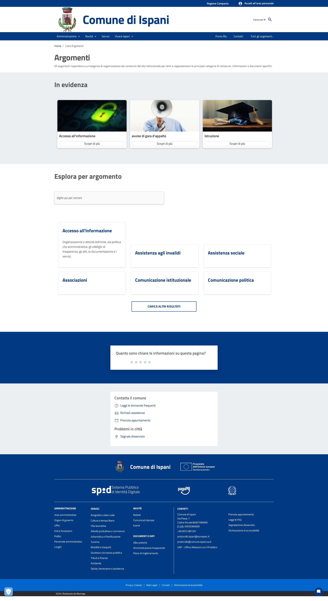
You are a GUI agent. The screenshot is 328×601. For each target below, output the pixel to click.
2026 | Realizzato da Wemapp (70, 593)
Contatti (182, 509)
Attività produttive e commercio (108, 531)
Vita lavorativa (98, 526)
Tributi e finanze (99, 558)
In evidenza (70, 85)
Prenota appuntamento (241, 514)
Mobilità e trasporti (101, 547)
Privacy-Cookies (134, 585)
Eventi (136, 525)
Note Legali (151, 585)
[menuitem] (221, 36)
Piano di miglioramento (145, 553)
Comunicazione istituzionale (163, 279)
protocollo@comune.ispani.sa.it (194, 542)
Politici (57, 536)
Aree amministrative (65, 515)
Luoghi (58, 547)
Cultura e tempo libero (102, 520)
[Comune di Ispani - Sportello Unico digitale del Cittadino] (67, 19)
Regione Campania (218, 3)
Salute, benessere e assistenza (107, 569)
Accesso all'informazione (77, 136)
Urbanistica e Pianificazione (105, 537)
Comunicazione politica (231, 279)
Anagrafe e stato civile (103, 515)
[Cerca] (270, 19)
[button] (256, 4)
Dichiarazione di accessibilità (243, 530)
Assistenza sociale (226, 252)
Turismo (95, 542)
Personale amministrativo (68, 542)
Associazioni (75, 279)
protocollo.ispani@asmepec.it (193, 536)
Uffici (57, 525)
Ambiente (96, 563)
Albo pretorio (140, 543)
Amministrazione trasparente (149, 548)
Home (57, 46)
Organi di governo (63, 520)
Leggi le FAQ (235, 520)
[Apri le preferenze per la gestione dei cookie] (8, 591)
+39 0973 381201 (186, 531)
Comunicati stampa (143, 520)
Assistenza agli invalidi (158, 252)
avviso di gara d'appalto (149, 136)
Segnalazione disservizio (241, 525)
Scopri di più (92, 143)
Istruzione (211, 136)
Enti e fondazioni (63, 531)
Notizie (137, 515)
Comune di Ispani (126, 19)
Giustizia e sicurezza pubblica (106, 553)
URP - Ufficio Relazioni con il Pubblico (197, 547)
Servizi (95, 509)
